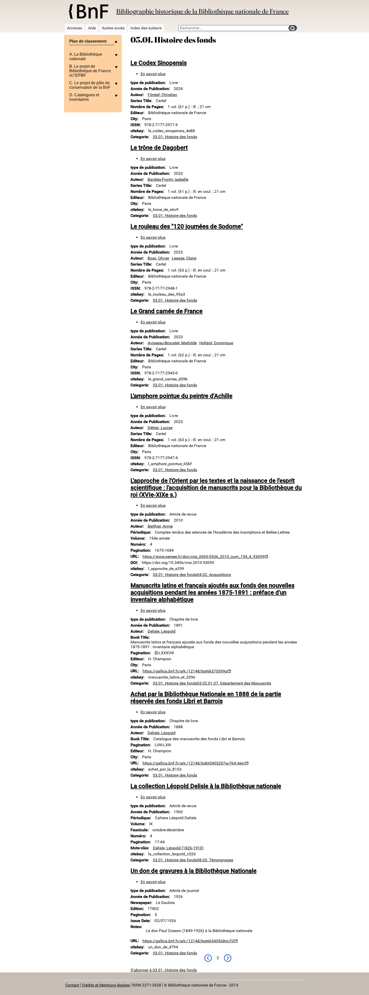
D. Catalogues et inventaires (84, 97)
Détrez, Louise (160, 427)
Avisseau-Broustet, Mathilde (172, 343)
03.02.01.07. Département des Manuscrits (234, 683)
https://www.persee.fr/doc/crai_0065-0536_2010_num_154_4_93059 (203, 556)
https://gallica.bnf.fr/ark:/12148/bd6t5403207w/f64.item (194, 763)
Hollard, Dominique (216, 343)
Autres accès (113, 28)
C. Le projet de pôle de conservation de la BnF (89, 85)
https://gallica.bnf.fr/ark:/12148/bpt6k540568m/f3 (188, 941)
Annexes (74, 28)
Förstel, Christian (162, 94)
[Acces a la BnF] (88, 12)
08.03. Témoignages (215, 860)
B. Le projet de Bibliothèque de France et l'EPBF (90, 70)
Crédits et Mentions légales (106, 985)
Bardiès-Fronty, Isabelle (168, 179)
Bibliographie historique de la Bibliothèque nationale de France (202, 11)
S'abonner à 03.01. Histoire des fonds (164, 970)
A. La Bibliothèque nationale (85, 56)
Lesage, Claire (184, 258)
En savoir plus (153, 73)
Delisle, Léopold (161, 631)
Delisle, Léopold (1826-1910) (178, 848)
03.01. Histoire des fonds (175, 136)
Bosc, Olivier (158, 258)
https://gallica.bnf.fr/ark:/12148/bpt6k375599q (185, 671)
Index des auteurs (146, 28)
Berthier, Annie (160, 526)
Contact (72, 985)
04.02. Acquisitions (214, 574)
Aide (92, 28)
